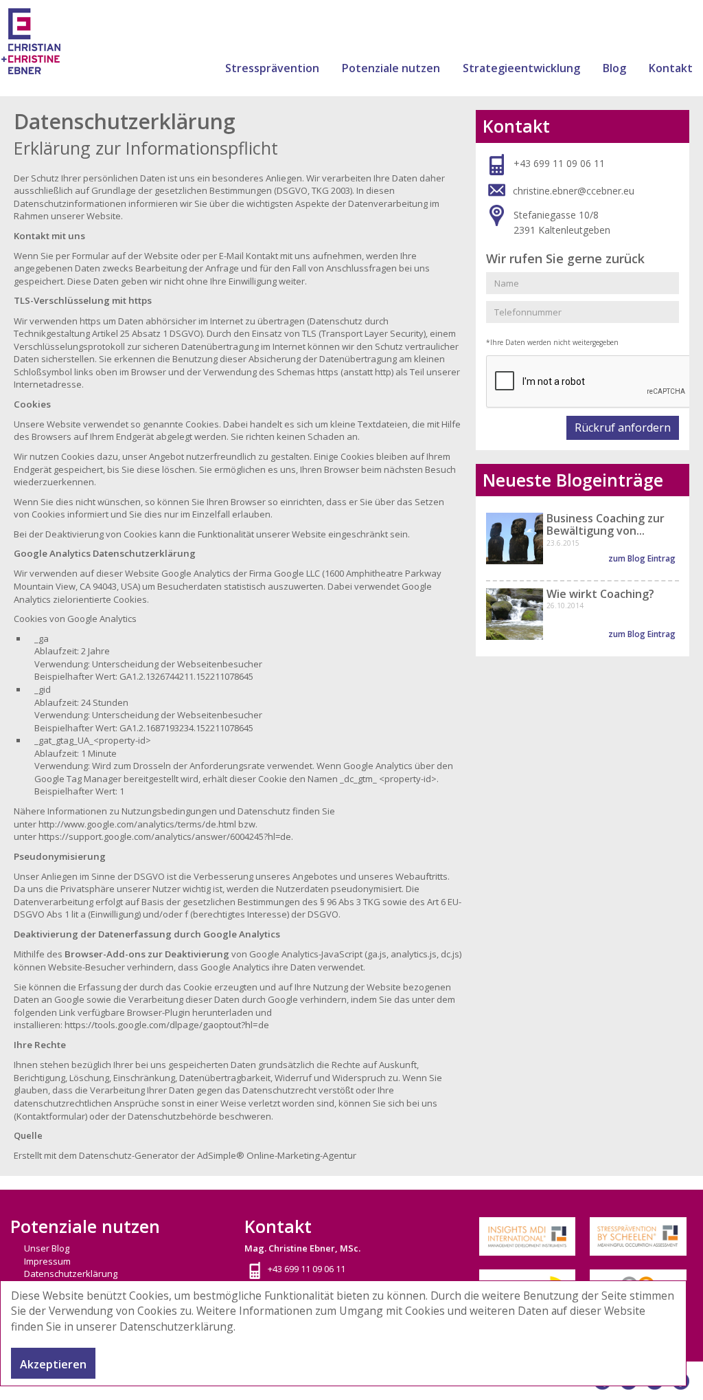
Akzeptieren (53, 1364)
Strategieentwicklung (521, 68)
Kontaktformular (50, 1116)
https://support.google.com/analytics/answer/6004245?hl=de (164, 836)
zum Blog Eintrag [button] (642, 558)
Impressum (47, 1261)
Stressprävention (272, 68)
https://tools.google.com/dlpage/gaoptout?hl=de (167, 1025)
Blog (614, 68)
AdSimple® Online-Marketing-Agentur (276, 1155)
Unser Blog (46, 1248)
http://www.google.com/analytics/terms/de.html (137, 824)
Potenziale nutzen (391, 68)
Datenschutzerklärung (176, 1326)
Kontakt (671, 68)
